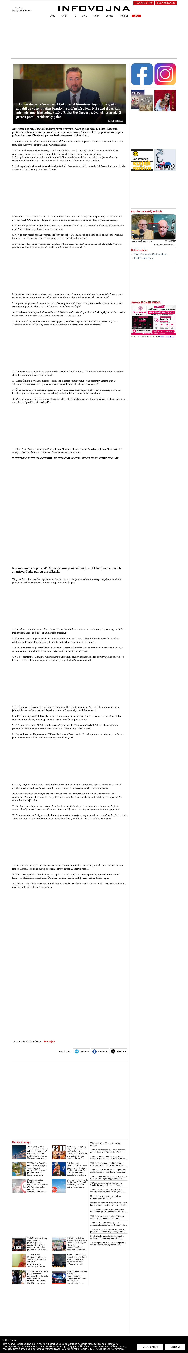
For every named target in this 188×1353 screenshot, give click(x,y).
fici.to (161, 336)
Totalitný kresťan (142, 241)
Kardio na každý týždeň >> (165, 245)
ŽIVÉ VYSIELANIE (166, 3)
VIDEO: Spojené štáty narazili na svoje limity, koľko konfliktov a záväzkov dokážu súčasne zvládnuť (77, 1259)
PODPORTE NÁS (144, 3)
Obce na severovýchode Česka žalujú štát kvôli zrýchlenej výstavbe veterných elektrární (77, 1183)
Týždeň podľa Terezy (144, 258)
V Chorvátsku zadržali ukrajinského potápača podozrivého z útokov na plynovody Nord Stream (107, 1230)
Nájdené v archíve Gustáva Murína (151, 254)
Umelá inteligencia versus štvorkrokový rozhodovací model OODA (105, 1197)
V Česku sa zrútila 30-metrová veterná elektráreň (105, 1144)
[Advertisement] (93, 38)
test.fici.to (170, 336)
